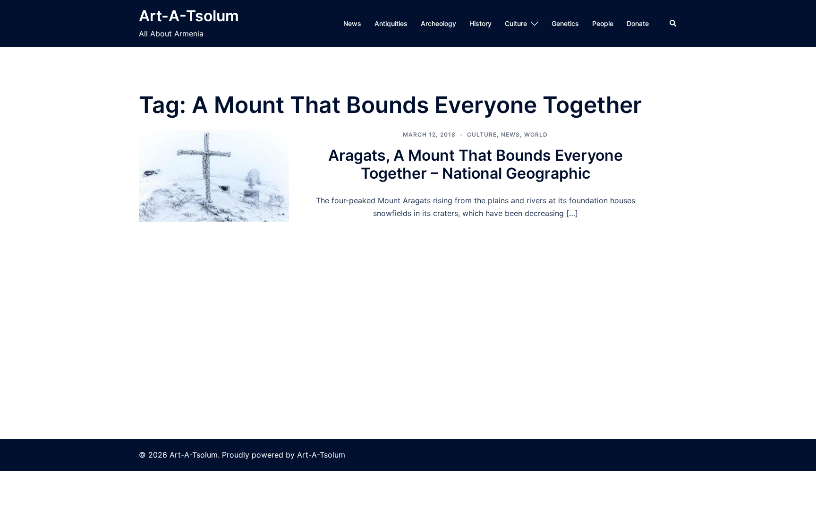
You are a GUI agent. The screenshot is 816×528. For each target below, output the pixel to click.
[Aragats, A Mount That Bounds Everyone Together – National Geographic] (214, 176)
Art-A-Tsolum (189, 16)
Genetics (565, 23)
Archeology (438, 23)
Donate (638, 23)
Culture (516, 23)
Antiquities (391, 23)
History (480, 23)
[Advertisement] (408, 292)
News (352, 23)
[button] (673, 23)
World (536, 134)
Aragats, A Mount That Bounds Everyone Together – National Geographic (475, 164)
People (602, 23)
